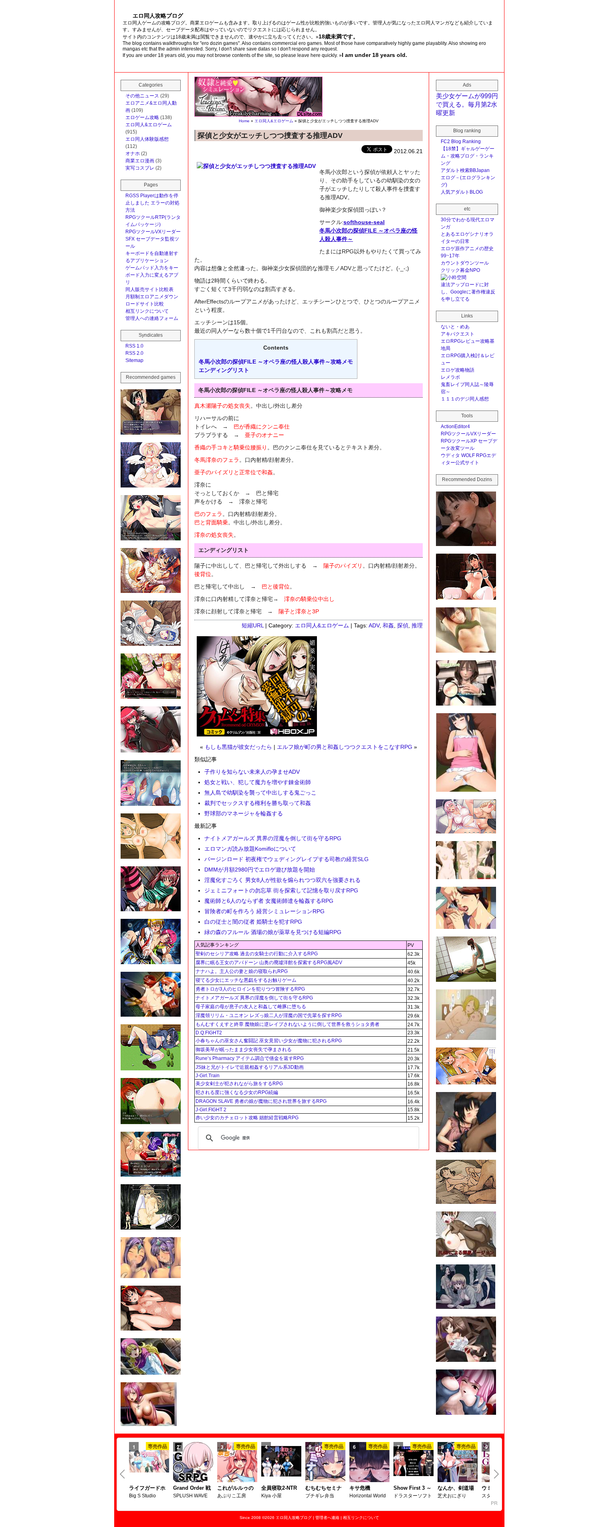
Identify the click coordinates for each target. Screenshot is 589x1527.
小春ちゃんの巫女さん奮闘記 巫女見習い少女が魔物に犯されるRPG (269, 1041)
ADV (374, 625)
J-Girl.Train (208, 1075)
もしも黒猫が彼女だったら (238, 747)
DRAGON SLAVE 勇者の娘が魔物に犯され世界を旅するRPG (261, 1101)
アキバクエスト (457, 334)
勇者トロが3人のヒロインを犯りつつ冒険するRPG (250, 989)
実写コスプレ (139, 168)
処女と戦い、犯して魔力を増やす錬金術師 (257, 782)
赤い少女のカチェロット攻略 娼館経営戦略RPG (247, 1117)
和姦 (388, 625)
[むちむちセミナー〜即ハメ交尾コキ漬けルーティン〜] (325, 1463)
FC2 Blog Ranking (461, 141)
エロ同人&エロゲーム (273, 121)
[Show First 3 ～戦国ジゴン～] (413, 1462)
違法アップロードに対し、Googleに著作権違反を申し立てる (468, 292)
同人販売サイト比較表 (149, 289)
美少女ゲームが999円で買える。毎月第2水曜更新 (467, 104)
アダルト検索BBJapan (465, 170)
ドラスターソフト (412, 1496)
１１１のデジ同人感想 (465, 399)
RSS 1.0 (134, 346)
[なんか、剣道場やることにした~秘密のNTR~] (458, 1463)
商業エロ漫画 (139, 161)
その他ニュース (142, 96)
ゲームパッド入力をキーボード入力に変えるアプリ (151, 275)
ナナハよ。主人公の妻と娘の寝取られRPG (242, 971)
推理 (417, 625)
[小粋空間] (453, 277)
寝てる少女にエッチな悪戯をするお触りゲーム (246, 980)
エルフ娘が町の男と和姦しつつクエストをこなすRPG (344, 747)
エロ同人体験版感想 (147, 139)
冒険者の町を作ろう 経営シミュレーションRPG (264, 911)
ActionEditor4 (455, 426)
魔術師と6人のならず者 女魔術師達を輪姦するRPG (268, 901)
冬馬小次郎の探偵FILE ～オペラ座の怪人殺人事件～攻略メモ (276, 361)
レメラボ (450, 377)
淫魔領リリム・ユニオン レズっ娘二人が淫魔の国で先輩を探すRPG (269, 1015)
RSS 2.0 (134, 353)
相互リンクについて (147, 311)
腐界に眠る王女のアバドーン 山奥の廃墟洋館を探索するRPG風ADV (269, 962)
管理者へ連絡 (327, 1517)
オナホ (132, 153)
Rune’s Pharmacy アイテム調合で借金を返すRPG (250, 1058)
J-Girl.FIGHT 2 (211, 1109)
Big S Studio (142, 1496)
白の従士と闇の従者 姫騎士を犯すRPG (253, 921)
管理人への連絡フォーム (151, 318)
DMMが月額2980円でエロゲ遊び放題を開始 (259, 869)
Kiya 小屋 (271, 1496)
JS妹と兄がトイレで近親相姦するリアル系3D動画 (250, 1067)
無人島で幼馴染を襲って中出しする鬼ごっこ (260, 792)
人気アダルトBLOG (462, 192)
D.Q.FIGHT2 (209, 1033)
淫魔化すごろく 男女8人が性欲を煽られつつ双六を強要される (282, 880)
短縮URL (253, 625)
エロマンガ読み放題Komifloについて (250, 848)
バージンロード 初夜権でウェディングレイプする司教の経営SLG (286, 859)
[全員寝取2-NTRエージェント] (281, 1462)
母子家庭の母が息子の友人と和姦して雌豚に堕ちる (251, 1006)
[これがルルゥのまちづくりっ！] (237, 1463)
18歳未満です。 (339, 36)
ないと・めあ (455, 327)
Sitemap (134, 360)
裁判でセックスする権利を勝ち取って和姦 (257, 803)
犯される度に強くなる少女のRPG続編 (237, 1092)
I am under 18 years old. (374, 55)
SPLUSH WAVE (190, 1496)
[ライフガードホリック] (149, 1462)
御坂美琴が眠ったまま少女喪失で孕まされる (244, 1049)
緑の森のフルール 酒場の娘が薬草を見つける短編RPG (272, 932)
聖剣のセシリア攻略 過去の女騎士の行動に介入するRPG (257, 954)
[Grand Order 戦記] (193, 1463)
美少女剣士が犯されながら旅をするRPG (239, 1083)
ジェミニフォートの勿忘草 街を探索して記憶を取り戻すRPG (281, 890)
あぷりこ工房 (231, 1496)
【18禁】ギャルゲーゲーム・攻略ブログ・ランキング (467, 156)
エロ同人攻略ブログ (294, 1517)
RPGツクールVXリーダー (153, 232)
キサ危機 (359, 1488)
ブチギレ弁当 (319, 1496)
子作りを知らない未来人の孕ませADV (252, 772)
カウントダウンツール (465, 263)
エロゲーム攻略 (142, 117)
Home (244, 121)
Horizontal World (367, 1496)
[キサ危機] (369, 1463)
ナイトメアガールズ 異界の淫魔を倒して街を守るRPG (272, 838)
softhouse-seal (364, 222)
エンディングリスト (224, 370)
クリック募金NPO (460, 270)
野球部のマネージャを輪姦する (243, 813)
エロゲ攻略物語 (457, 370)
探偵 (402, 625)
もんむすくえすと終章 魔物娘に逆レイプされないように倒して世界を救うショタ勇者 (287, 1024)
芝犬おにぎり (452, 1496)
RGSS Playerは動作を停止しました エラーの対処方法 (152, 203)
